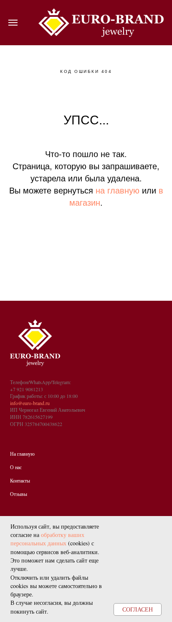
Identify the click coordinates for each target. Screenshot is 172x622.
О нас (16, 467)
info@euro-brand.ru (30, 403)
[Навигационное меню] (13, 23)
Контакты (20, 480)
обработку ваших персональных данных (47, 539)
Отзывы (18, 493)
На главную (22, 453)
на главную (117, 190)
